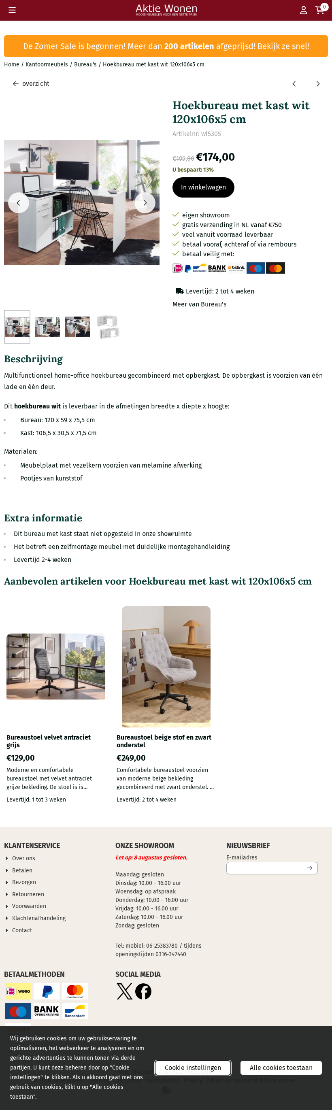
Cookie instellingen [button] (193, 1068)
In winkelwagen (203, 187)
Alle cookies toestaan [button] (281, 1068)
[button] (12, 10)
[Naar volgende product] (318, 84)
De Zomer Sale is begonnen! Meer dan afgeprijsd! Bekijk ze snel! (166, 46)
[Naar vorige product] (294, 84)
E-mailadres (272, 857)
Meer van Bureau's (199, 304)
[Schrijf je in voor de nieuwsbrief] (310, 868)
